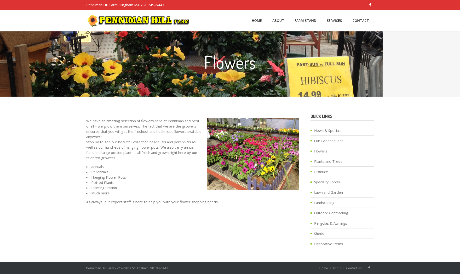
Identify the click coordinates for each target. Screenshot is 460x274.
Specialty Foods (327, 182)
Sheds (319, 233)
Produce (321, 171)
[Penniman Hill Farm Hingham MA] (138, 20)
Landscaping (324, 202)
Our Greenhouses (329, 140)
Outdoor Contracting (331, 212)
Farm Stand (305, 20)
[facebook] (370, 5)
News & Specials (327, 130)
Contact (360, 20)
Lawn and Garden (328, 192)
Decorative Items (328, 243)
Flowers (320, 151)
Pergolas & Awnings (330, 223)
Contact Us (354, 268)
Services (334, 20)
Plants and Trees (328, 161)
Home (257, 20)
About (278, 20)
